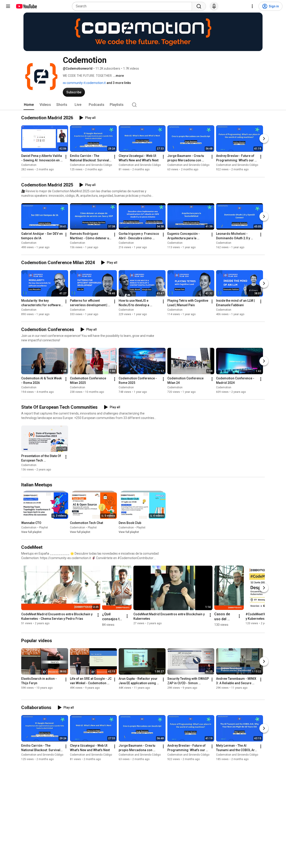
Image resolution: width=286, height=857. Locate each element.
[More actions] (65, 156)
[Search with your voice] (214, 6)
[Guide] (8, 6)
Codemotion (28, 165)
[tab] (28, 104)
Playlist (43, 527)
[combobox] (133, 6)
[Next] (263, 138)
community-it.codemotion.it (86, 83)
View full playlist (31, 532)
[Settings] (252, 6)
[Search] (199, 6)
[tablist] (143, 104)
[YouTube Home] (26, 6)
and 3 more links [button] (119, 83)
